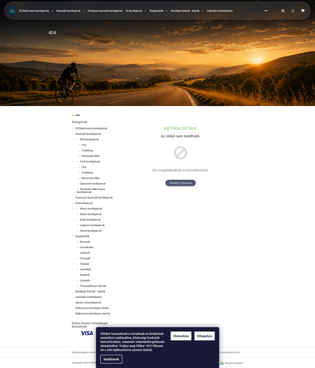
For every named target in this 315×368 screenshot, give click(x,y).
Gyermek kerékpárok (92, 183)
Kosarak (84, 241)
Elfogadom (204, 336)
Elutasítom (181, 336)
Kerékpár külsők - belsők (90, 291)
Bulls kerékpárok (90, 219)
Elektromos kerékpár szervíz (92, 313)
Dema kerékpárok (90, 214)
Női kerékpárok (89, 139)
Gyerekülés (86, 247)
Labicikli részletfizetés (88, 297)
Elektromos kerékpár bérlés (92, 308)
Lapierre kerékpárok (92, 225)
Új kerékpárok (84, 203)
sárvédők (85, 269)
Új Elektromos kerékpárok (91, 128)
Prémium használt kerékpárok (94, 197)
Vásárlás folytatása (180, 183)
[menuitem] (36, 11)
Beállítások (111, 359)
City (83, 145)
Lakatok (84, 252)
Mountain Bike (90, 156)
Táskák (84, 263)
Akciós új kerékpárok (88, 302)
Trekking (87, 150)
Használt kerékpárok (88, 133)
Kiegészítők (82, 236)
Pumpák (84, 258)
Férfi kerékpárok (89, 161)
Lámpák (84, 280)
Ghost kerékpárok (90, 230)
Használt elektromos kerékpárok (91, 190)
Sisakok (84, 275)
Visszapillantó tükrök (92, 286)
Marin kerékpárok (90, 208)
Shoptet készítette (234, 362)
